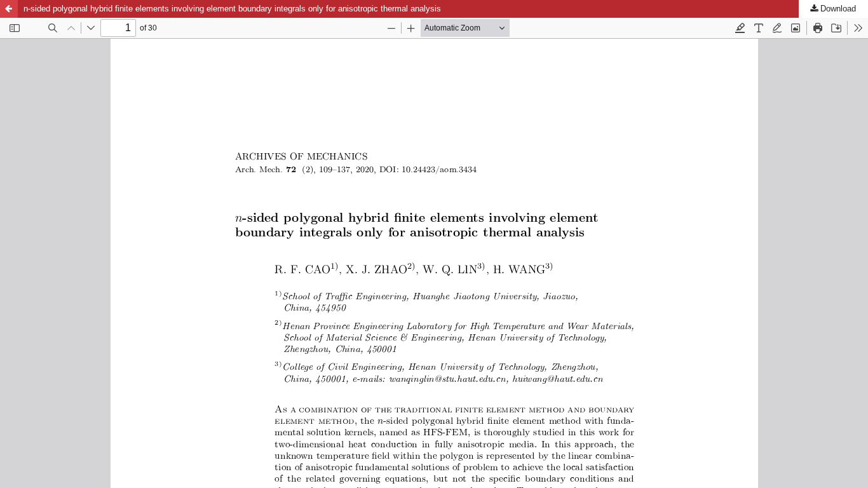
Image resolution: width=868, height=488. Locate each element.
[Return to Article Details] (9, 9)
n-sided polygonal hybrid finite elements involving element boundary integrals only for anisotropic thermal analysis (232, 8)
